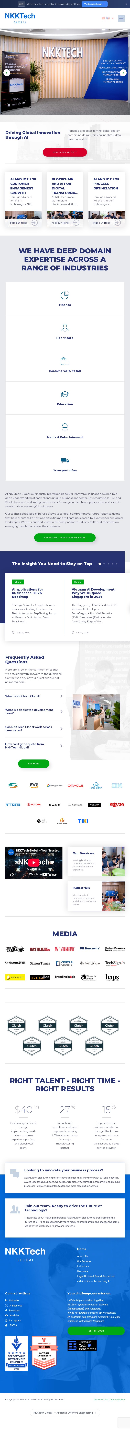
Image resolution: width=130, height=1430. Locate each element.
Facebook (14, 1310)
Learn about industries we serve (64, 537)
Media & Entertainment (65, 437)
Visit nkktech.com (93, 4)
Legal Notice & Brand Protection (96, 1276)
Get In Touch (96, 1331)
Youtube (14, 1315)
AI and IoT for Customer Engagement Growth (23, 186)
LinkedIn (14, 1300)
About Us (82, 1256)
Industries (81, 888)
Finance (65, 305)
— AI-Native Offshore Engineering (63, 1412)
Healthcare (64, 338)
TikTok (13, 1325)
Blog (18, 582)
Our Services (83, 853)
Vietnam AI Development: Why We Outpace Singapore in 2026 (93, 593)
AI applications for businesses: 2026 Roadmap (27, 593)
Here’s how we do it (65, 152)
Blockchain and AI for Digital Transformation (65, 186)
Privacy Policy (117, 1399)
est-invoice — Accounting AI (93, 1281)
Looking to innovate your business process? (63, 1170)
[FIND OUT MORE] (23, 213)
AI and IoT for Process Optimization (106, 183)
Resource (82, 1271)
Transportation (65, 470)
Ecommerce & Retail (65, 371)
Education (65, 404)
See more (33, 764)
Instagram (15, 1320)
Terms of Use (101, 1399)
